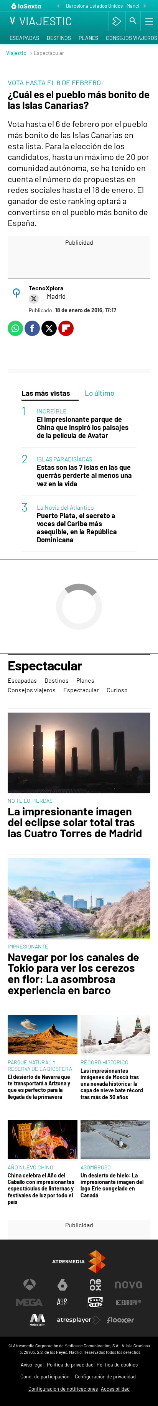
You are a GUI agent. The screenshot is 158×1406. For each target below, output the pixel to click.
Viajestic (16, 52)
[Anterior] (58, 6)
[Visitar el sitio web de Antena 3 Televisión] (29, 1285)
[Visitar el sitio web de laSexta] (62, 1285)
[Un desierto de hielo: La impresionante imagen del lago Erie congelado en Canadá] (115, 1140)
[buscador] (133, 21)
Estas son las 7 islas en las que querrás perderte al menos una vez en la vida (84, 475)
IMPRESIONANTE (28, 946)
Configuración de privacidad (105, 1376)
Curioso (117, 689)
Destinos (59, 38)
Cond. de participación (44, 1376)
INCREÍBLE (52, 411)
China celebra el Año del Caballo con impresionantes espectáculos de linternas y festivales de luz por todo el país (41, 1188)
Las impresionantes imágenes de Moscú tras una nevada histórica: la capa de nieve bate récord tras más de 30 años (112, 1083)
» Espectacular (47, 52)
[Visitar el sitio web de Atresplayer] (79, 1320)
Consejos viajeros (32, 689)
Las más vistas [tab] (45, 393)
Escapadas (24, 38)
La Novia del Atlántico (65, 507)
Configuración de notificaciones (63, 1389)
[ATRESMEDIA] (79, 1261)
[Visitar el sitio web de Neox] (95, 1285)
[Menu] (148, 21)
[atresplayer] (116, 21)
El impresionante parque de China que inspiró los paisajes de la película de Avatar (82, 427)
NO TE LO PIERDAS (30, 800)
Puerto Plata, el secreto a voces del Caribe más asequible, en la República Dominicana (77, 528)
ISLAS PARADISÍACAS (64, 459)
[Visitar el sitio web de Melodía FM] (37, 1320)
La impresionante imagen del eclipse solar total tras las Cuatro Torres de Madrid (75, 822)
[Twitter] (34, 299)
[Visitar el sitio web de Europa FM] (128, 1302)
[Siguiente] (144, 6)
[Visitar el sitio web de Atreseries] (62, 1302)
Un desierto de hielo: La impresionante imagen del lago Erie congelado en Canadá (112, 1185)
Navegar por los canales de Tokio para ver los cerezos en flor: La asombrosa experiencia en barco (73, 974)
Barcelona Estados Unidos (94, 6)
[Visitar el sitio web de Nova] (128, 1285)
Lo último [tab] (99, 393)
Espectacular (45, 666)
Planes (88, 38)
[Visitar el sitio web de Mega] (29, 1302)
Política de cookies (117, 1365)
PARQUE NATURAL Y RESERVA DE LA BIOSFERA (40, 1065)
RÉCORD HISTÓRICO (104, 1062)
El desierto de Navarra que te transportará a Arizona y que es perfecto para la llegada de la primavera (39, 1086)
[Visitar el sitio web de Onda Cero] (95, 1302)
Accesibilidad (115, 1389)
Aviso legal (32, 1365)
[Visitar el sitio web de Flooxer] (120, 1320)
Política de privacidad (70, 1365)
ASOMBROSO (96, 1167)
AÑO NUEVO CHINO (30, 1167)
